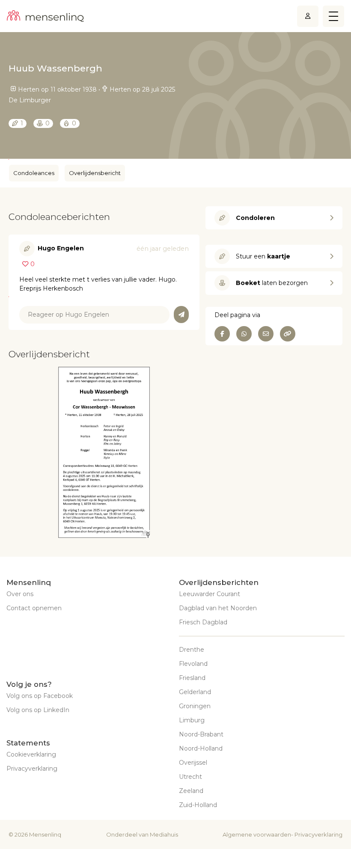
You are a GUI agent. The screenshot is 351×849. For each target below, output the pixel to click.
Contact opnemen (34, 608)
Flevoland (193, 664)
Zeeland (191, 791)
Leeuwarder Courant (209, 594)
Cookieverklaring (31, 754)
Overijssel (193, 762)
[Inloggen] (308, 16)
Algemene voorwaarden (257, 834)
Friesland (192, 678)
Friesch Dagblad (203, 622)
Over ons (19, 594)
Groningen (195, 706)
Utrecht (190, 777)
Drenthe (191, 649)
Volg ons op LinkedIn (37, 710)
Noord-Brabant (201, 734)
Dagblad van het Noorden (218, 608)
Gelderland (195, 692)
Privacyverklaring (31, 768)
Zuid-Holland (198, 805)
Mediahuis (164, 834)
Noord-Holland (201, 748)
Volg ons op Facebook (39, 696)
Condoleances (33, 172)
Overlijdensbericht (95, 172)
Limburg (192, 720)
